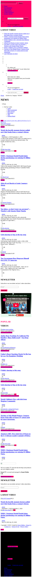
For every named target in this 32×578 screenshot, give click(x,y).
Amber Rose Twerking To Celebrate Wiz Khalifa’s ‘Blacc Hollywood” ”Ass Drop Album (15, 337)
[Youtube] (4, 59)
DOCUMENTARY (6, 396)
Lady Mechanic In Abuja (11, 53)
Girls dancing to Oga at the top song (13, 235)
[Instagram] (4, 61)
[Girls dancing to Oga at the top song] (5, 228)
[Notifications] (4, 72)
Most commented (12, 110)
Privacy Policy (24, 526)
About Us (28, 525)
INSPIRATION (5, 350)
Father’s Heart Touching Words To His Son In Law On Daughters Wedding (16, 355)
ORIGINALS (8, 11)
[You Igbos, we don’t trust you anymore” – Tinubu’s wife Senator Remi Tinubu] (6, 202)
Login (9, 26)
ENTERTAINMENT (6, 231)
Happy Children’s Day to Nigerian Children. (16, 47)
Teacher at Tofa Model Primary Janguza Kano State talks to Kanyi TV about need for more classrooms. (16, 50)
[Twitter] (4, 58)
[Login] (4, 84)
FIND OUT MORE (7, 476)
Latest (9, 108)
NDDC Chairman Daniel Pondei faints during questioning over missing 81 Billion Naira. (16, 37)
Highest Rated (11, 116)
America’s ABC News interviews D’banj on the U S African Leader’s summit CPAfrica (16, 435)
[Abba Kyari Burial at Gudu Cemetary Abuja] (5, 177)
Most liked (10, 113)
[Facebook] (4, 56)
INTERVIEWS (5, 412)
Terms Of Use (15, 526)
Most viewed (11, 111)
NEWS (3, 127)
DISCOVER (7, 9)
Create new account (17, 26)
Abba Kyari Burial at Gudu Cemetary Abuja (16, 43)
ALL (2, 120)
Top (2, 529)
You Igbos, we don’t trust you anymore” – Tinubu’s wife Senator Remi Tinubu (15, 45)
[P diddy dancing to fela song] (4, 364)
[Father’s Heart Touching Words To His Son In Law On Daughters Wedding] (8, 347)
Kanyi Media (21, 525)
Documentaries (8, 7)
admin (3, 135)
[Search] (4, 17)
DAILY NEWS (8, 14)
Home (5, 6)
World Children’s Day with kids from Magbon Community (14, 400)
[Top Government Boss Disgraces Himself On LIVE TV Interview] (3, 252)
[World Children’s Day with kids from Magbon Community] (4, 392)
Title (9, 114)
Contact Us (8, 526)
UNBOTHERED (9, 12)
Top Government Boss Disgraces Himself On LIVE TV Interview (15, 259)
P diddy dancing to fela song (11, 370)
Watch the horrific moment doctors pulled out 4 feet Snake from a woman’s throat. (16, 34)
